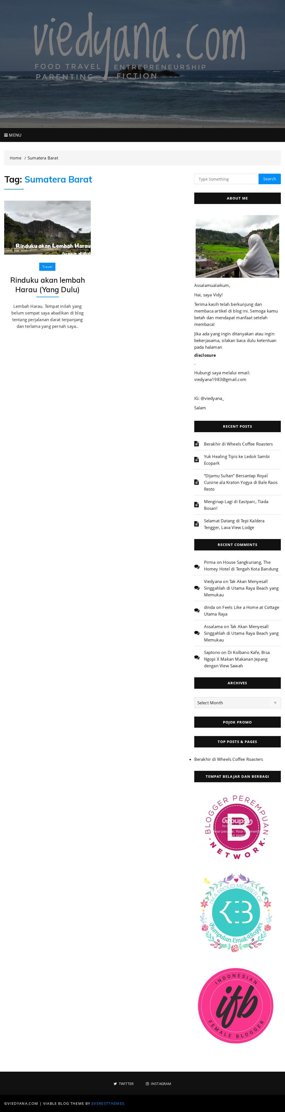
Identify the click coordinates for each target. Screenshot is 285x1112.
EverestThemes (108, 1103)
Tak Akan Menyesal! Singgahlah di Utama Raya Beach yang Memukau (241, 588)
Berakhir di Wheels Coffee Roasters (238, 444)
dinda (209, 607)
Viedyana (213, 581)
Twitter (126, 1084)
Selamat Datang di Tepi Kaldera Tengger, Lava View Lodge (234, 524)
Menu (14, 135)
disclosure (205, 355)
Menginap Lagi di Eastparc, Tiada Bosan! (236, 505)
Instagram (160, 1084)
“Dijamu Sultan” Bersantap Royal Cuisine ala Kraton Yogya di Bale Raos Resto (240, 482)
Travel (47, 266)
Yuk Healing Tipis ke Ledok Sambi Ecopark (237, 460)
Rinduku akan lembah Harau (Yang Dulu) (47, 284)
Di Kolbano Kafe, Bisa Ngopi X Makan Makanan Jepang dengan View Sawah (237, 659)
